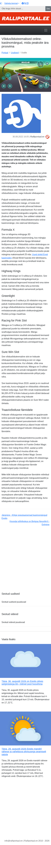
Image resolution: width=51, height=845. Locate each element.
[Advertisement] (25, 560)
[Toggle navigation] (45, 30)
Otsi (48, 9)
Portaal (5, 53)
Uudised (15, 53)
